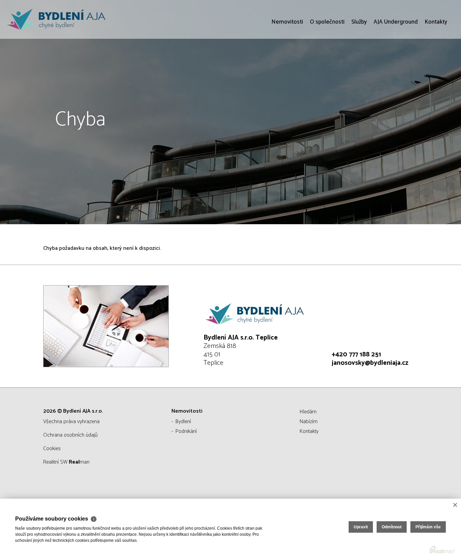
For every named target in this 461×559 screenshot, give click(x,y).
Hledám (308, 411)
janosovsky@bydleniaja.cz (370, 363)
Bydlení (183, 421)
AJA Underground (396, 60)
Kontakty (436, 60)
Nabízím (309, 421)
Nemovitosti (287, 60)
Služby (359, 60)
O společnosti (327, 60)
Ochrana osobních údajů (70, 435)
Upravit (361, 527)
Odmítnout (392, 527)
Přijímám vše (428, 527)
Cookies (52, 448)
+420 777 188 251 (356, 354)
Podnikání (186, 431)
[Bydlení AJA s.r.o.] (55, 19)
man (79, 462)
